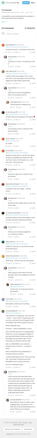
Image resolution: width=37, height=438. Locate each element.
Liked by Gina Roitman (13, 141)
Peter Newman (15, 284)
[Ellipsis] (34, 44)
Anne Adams (10, 150)
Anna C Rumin (10, 139)
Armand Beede (10, 311)
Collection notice (18, 424)
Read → (4, 22)
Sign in (33, 3)
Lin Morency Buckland (13, 213)
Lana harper (10, 299)
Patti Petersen (10, 71)
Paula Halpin (10, 45)
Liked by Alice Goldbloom (14, 313)
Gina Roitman (6, 12)
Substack (9, 434)
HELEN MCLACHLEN (12, 256)
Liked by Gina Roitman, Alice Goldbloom (18, 47)
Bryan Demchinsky (12, 184)
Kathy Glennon (10, 242)
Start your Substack (13, 429)
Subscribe (26, 3)
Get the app (28, 429)
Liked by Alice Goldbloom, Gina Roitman (18, 114)
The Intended (6, 10)
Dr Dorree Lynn (11, 112)
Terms (30, 422)
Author (10, 59)
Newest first (31, 28)
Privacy (25, 422)
